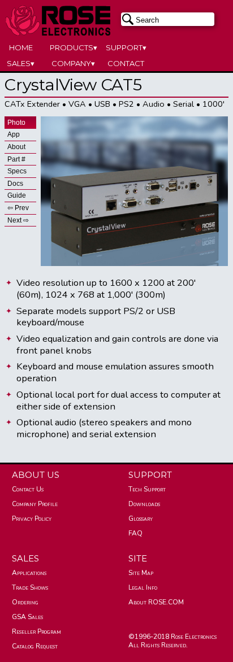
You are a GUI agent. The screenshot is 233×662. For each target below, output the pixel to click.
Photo (16, 123)
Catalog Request (35, 646)
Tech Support (147, 489)
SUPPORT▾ (126, 47)
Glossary (140, 518)
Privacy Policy (31, 518)
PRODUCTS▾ (73, 47)
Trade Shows (30, 587)
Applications (29, 572)
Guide (16, 195)
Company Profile (35, 503)
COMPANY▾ (73, 63)
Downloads (144, 503)
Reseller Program (36, 631)
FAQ (135, 533)
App (13, 134)
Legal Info (142, 587)
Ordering (25, 602)
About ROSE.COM (156, 602)
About (16, 147)
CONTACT (125, 63)
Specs (17, 171)
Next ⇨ (18, 220)
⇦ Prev (18, 208)
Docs (15, 184)
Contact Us (28, 489)
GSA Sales (27, 616)
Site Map (140, 572)
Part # (16, 159)
